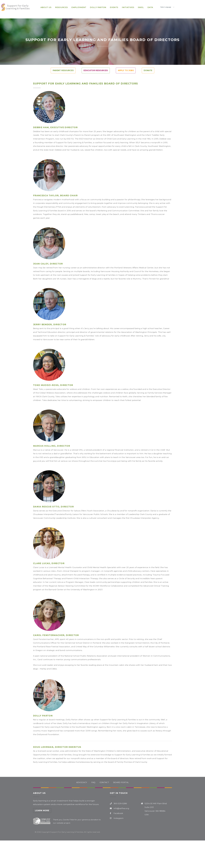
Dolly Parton (98, 7)
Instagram (119, 818)
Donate (148, 70)
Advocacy (81, 782)
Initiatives (128, 7)
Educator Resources (96, 70)
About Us (45, 7)
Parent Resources (63, 70)
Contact (104, 782)
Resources (61, 7)
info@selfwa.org (121, 808)
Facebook (118, 813)
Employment (78, 7)
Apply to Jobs (126, 70)
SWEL (141, 7)
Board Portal (121, 782)
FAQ (93, 782)
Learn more (42, 810)
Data (150, 7)
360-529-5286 (120, 803)
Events (114, 7)
